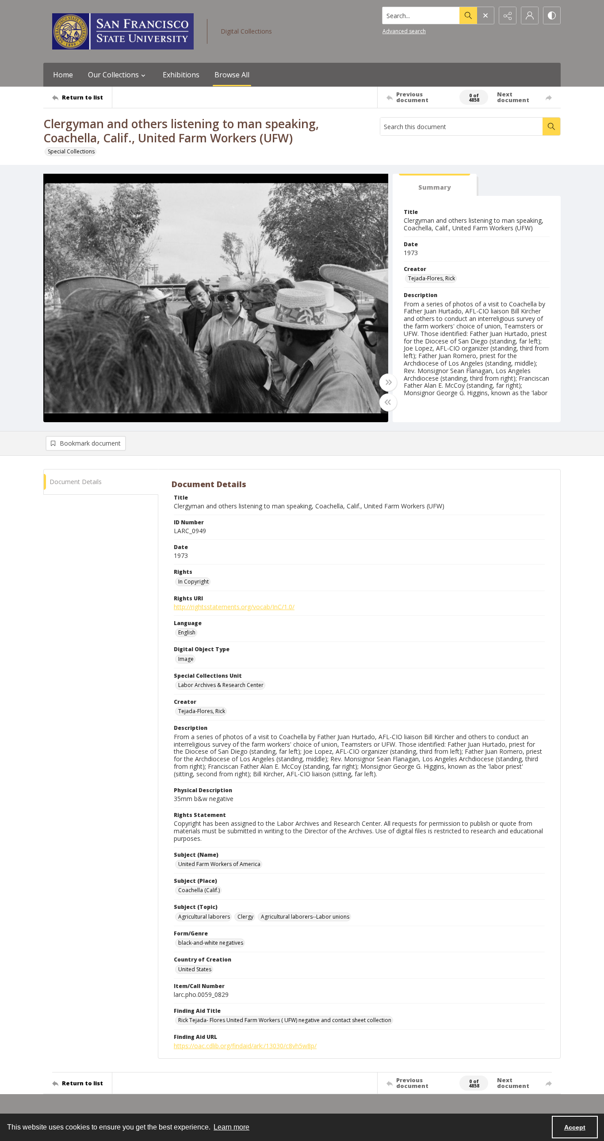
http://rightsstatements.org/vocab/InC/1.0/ (234, 607)
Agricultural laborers (204, 916)
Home (63, 75)
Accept (574, 1127)
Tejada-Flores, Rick (431, 278)
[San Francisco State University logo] (123, 31)
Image (186, 659)
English (186, 632)
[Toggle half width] (388, 402)
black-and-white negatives (210, 942)
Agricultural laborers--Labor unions (305, 916)
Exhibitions (181, 75)
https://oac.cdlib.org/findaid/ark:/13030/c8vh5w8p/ (245, 1046)
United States (194, 969)
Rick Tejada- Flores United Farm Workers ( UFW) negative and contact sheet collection (284, 1020)
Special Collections (71, 151)
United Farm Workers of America (219, 864)
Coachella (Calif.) (199, 890)
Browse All (231, 75)
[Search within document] (551, 126)
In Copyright (193, 581)
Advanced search (404, 31)
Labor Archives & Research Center (221, 685)
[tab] (435, 185)
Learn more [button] (231, 1127)
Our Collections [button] (113, 75)
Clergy (245, 916)
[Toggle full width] (388, 382)
